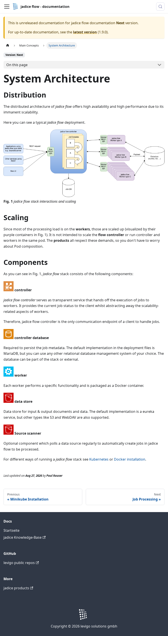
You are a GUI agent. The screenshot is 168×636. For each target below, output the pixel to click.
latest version (85, 32)
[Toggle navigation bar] (7, 6)
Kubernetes (98, 459)
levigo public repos (19, 562)
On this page (17, 64)
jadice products (16, 588)
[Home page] (8, 45)
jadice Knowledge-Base (23, 537)
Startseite (11, 530)
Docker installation (129, 459)
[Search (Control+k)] (160, 6)
